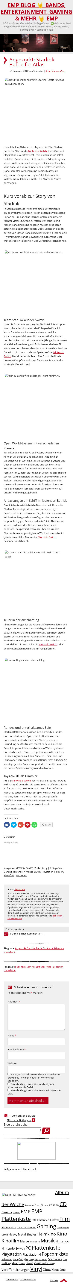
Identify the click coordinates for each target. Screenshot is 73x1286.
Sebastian (19, 889)
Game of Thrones (26, 1227)
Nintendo (18, 871)
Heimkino (46, 1234)
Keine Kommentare (55, 71)
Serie (16, 1259)
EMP (26, 1211)
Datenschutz (12, 1279)
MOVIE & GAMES (24, 868)
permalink (21, 875)
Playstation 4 (48, 871)
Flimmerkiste (8, 1227)
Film (64, 1219)
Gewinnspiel (63, 1227)
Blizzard (44, 1205)
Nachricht (13, 1001)
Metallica (35, 1241)
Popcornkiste (55, 1254)
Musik (48, 1240)
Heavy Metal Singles (22, 1234)
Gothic (4, 1234)
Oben (54, 1280)
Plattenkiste (46, 1247)
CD (63, 1204)
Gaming (8, 871)
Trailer (22, 1263)
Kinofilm (10, 1240)
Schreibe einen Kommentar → (27, 933)
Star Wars (55, 1259)
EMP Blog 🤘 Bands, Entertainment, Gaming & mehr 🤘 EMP (36, 11)
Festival (54, 1220)
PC (28, 1248)
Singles (34, 1259)
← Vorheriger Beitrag (21, 1115)
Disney (16, 1212)
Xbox (47, 1269)
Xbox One (9, 875)
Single (23, 1259)
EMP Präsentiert (40, 1220)
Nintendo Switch (37, 151)
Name (11, 1035)
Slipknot (43, 1259)
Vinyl (36, 1268)
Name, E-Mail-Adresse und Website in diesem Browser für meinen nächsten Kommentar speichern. (33, 1077)
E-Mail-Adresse (16, 1049)
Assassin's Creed (32, 1205)
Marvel (25, 1241)
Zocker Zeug (40, 868)
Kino (62, 1233)
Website (11, 1063)
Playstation (11, 1254)
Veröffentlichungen (15, 1269)
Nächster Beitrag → (19, 1120)
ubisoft (59, 871)
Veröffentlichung (44, 1263)
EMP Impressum (28, 1279)
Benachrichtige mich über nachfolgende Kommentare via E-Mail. (30, 1085)
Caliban (54, 1205)
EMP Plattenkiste (21, 1215)
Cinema (6, 1212)
